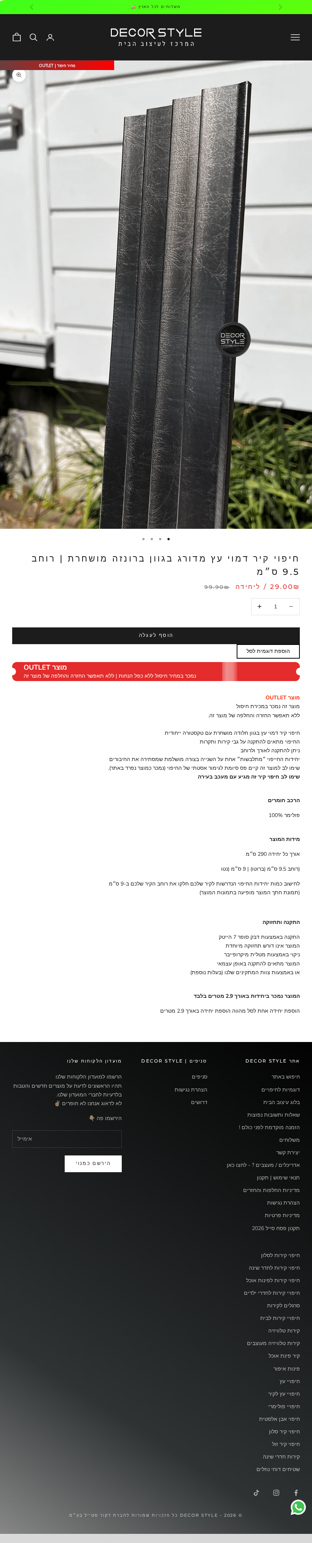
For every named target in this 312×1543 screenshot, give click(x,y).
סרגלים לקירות (283, 1305)
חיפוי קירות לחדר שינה (274, 1268)
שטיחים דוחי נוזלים (278, 1469)
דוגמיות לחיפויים (280, 1089)
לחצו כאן (122, 6)
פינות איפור (287, 1368)
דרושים (199, 1102)
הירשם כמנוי (93, 1163)
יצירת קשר (288, 1152)
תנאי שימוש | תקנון (278, 1177)
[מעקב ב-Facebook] (296, 1493)
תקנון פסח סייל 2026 (276, 1228)
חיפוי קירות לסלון (280, 1255)
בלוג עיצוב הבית (281, 1102)
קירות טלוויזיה (284, 1330)
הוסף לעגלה (156, 635)
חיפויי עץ (290, 1381)
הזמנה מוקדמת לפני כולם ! (269, 1127)
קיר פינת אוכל (284, 1355)
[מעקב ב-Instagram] (276, 1493)
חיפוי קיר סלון (284, 1431)
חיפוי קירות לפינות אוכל (273, 1280)
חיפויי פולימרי (284, 1406)
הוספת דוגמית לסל (268, 651)
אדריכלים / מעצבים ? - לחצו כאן (263, 1165)
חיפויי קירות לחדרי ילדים (272, 1293)
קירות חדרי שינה (281, 1456)
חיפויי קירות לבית (280, 1318)
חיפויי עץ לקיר (284, 1394)
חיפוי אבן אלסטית (279, 1419)
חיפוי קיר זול (286, 1444)
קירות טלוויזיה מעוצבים (273, 1343)
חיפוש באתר (286, 1076)
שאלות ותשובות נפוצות (273, 1115)
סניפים (199, 1076)
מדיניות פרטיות (282, 1215)
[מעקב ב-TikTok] (256, 1493)
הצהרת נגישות (283, 1202)
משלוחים (289, 1140)
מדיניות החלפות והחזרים (271, 1190)
